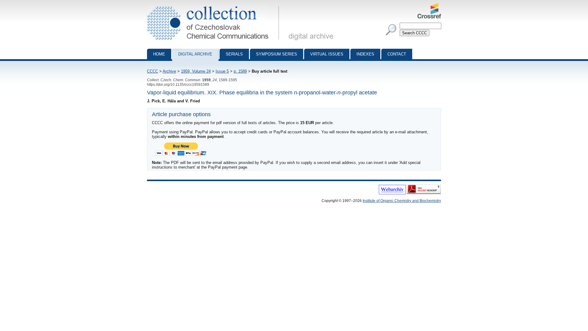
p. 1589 (240, 71)
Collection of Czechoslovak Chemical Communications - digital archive (215, 5)
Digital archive (195, 54)
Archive (169, 71)
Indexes (365, 54)
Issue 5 (222, 71)
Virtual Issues (326, 54)
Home (159, 54)
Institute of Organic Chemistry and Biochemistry (402, 201)
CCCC (152, 71)
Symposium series (276, 54)
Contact (396, 54)
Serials (234, 54)
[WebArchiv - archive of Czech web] (392, 193)
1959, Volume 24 (196, 71)
